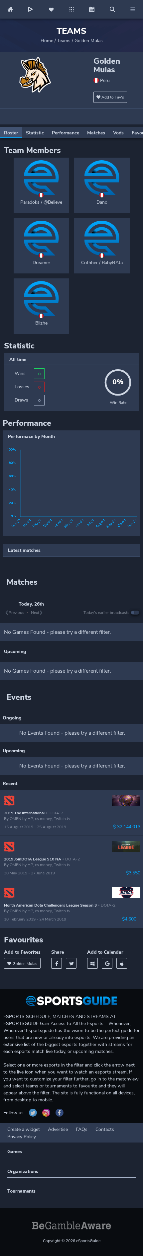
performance (65, 133)
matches (96, 133)
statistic (35, 133)
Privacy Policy (21, 1137)
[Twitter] (71, 963)
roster (11, 133)
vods (118, 133)
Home (47, 40)
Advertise (58, 1129)
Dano (101, 202)
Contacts (104, 1129)
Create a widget (23, 1129)
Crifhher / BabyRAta (102, 262)
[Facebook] (56, 963)
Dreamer (41, 262)
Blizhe (41, 323)
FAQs (81, 1129)
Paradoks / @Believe (41, 202)
